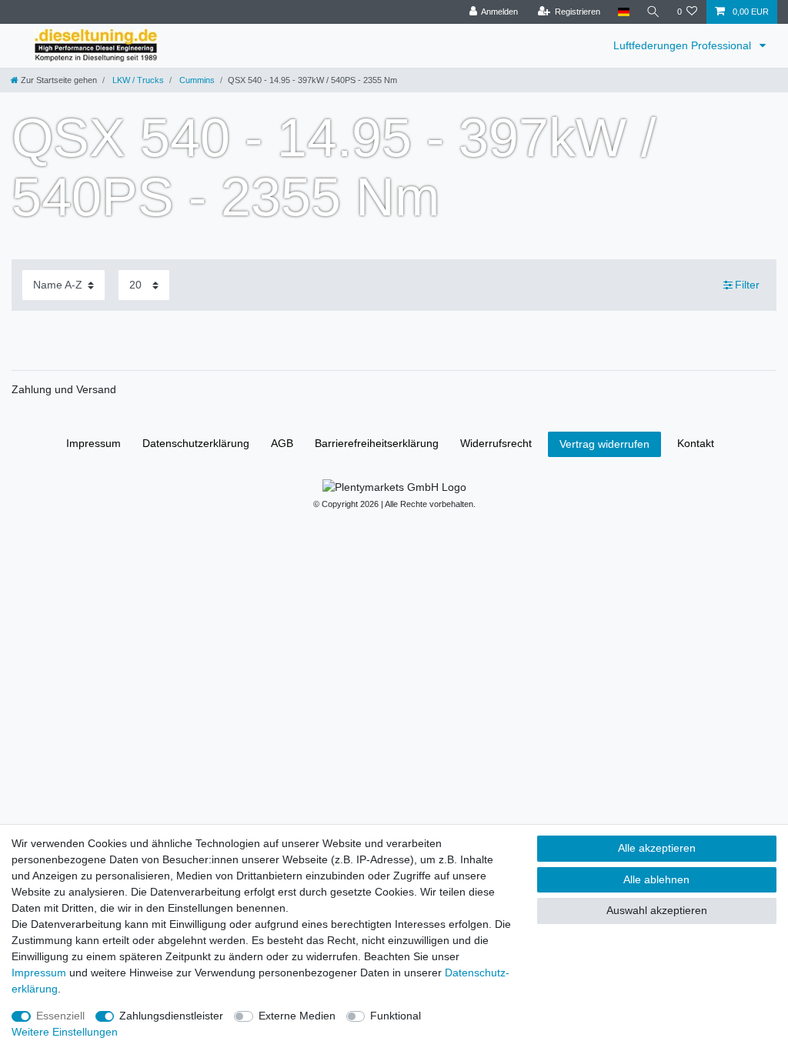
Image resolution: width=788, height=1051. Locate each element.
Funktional (395, 1015)
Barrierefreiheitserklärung (377, 443)
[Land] (623, 12)
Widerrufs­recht (496, 443)
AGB (282, 443)
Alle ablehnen (656, 879)
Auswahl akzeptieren (656, 910)
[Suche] (653, 12)
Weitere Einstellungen (65, 1032)
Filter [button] (747, 285)
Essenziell (60, 1015)
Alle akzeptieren (657, 848)
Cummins (196, 80)
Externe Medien (297, 1015)
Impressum (93, 443)
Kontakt (695, 443)
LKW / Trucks (137, 80)
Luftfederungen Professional (683, 45)
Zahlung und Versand (64, 389)
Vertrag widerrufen (604, 444)
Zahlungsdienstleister (171, 1015)
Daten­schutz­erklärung (195, 443)
